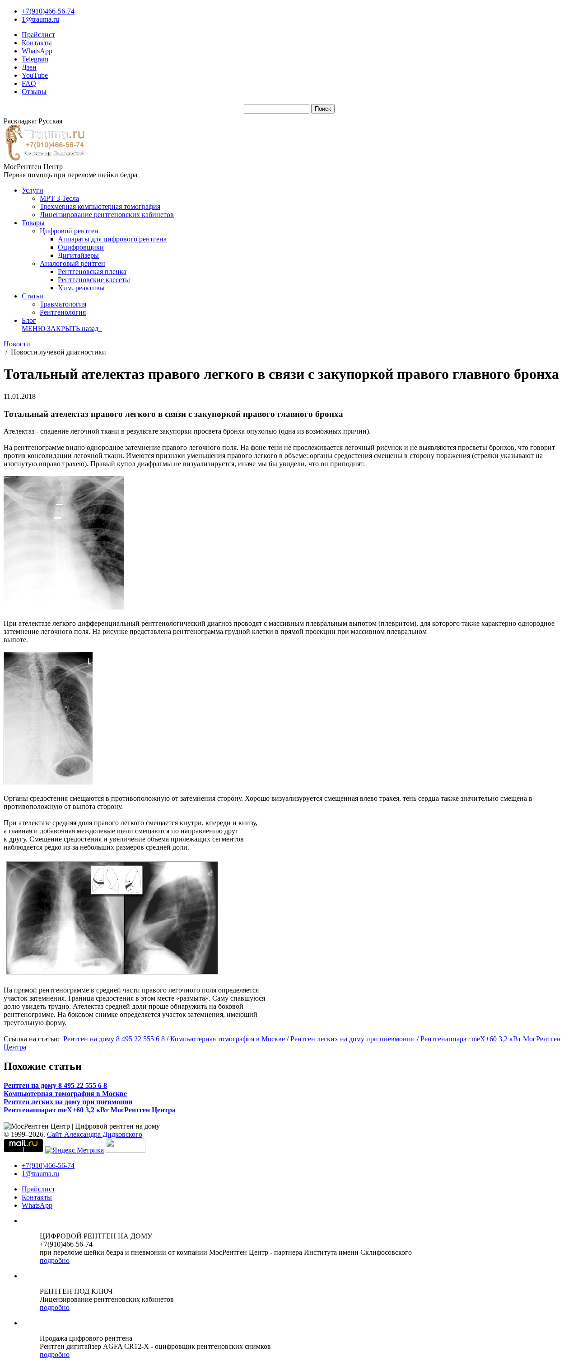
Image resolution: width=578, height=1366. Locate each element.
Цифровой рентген (69, 231)
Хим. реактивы (81, 288)
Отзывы (34, 91)
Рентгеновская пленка (92, 271)
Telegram (35, 59)
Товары (33, 223)
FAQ (29, 83)
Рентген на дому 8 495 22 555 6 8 (114, 1039)
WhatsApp (37, 51)
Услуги (32, 190)
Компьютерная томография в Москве (227, 1039)
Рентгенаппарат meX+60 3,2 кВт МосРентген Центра (90, 1110)
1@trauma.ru (40, 19)
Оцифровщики (81, 247)
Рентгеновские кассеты (94, 280)
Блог (29, 320)
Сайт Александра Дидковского (94, 1134)
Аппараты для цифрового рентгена (112, 239)
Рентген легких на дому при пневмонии (352, 1039)
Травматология (63, 304)
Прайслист (38, 34)
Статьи (32, 296)
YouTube (35, 75)
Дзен (29, 67)
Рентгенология (63, 312)
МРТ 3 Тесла (59, 198)
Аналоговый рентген (72, 263)
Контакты (37, 43)
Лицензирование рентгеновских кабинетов (107, 214)
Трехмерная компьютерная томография (100, 206)
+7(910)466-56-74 (48, 11)
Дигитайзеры (78, 255)
